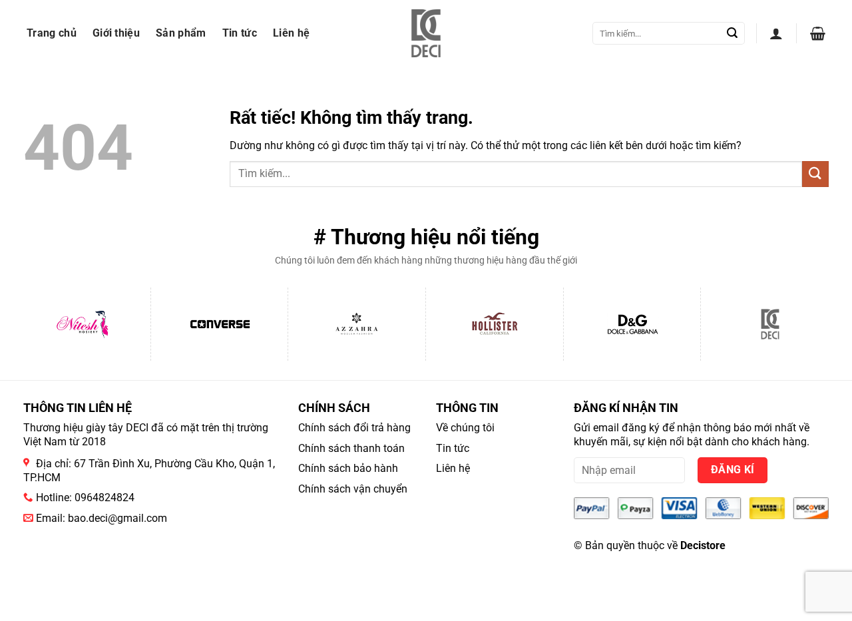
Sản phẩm (181, 33)
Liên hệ (291, 33)
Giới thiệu (116, 33)
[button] (776, 33)
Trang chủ (52, 33)
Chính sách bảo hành (348, 468)
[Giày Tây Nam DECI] (426, 33)
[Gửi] (732, 33)
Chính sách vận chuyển (352, 489)
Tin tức (239, 33)
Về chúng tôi (465, 427)
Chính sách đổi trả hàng (354, 427)
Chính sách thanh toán (351, 448)
